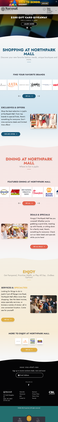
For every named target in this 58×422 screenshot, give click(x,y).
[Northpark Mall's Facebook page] (29, 384)
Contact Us (22, 398)
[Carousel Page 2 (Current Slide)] (30, 27)
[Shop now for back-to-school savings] (44, 3)
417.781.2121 (6, 400)
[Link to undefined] (13, 85)
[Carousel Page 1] (27, 27)
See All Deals (38, 247)
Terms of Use (35, 396)
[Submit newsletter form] (40, 375)
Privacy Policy (35, 394)
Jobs (21, 396)
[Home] (22, 10)
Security (34, 398)
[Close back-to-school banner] (56, 1)
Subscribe (22, 392)
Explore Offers (9, 134)
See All (28, 96)
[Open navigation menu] (29, 418)
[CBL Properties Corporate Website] (49, 392)
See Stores (29, 23)
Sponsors (34, 392)
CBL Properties (26, 408)
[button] (51, 10)
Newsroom (22, 394)
